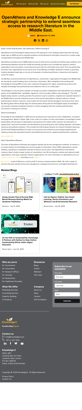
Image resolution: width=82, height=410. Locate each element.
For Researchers (8, 278)
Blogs (36, 265)
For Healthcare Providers (12, 281)
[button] (35, 40)
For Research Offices (10, 272)
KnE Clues (38, 275)
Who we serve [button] (21, 4)
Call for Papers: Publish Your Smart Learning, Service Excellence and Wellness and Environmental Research (60, 199)
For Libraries (7, 275)
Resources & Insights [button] (58, 4)
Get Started (74, 3)
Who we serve (9, 262)
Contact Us (6, 379)
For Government (8, 265)
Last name (58, 282)
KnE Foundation (40, 299)
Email (56, 290)
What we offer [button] (33, 4)
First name (58, 273)
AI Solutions (7, 299)
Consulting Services (10, 293)
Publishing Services (10, 290)
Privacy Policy (8, 376)
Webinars (37, 272)
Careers (37, 296)
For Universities (8, 268)
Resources (39, 262)
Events (36, 268)
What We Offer (10, 286)
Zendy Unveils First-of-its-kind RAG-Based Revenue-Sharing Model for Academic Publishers (17, 199)
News (36, 293)
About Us (38, 290)
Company (39, 286)
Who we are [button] (44, 4)
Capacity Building (9, 296)
